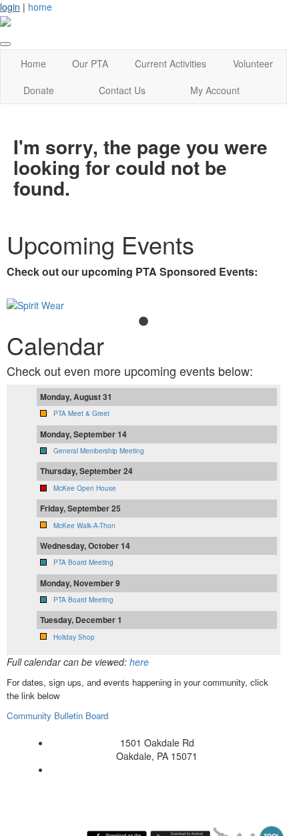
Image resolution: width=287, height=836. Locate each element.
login (10, 6)
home (40, 6)
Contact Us (122, 90)
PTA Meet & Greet (81, 413)
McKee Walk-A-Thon (84, 525)
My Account (215, 90)
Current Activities (170, 63)
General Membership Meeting (98, 450)
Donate (38, 90)
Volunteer (253, 63)
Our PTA (90, 63)
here (139, 661)
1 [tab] (143, 322)
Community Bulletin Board (59, 715)
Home (33, 63)
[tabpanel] (143, 305)
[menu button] (5, 44)
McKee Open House (84, 488)
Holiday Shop (74, 637)
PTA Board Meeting (83, 562)
